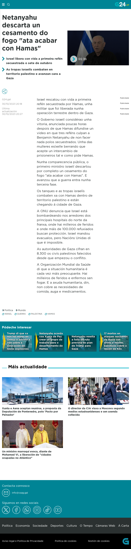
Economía (23, 526)
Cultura (72, 526)
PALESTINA (36, 313)
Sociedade (40, 526)
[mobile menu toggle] (3, 4)
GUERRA (21, 313)
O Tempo (86, 526)
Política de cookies (65, 541)
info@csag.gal (20, 492)
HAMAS (51, 313)
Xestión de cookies (99, 541)
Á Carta (123, 526)
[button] (73, 59)
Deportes (57, 526)
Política (8, 310)
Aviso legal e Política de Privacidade (22, 541)
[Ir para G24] (122, 4)
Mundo (22, 310)
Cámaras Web (105, 526)
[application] (98, 48)
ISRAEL (8, 313)
